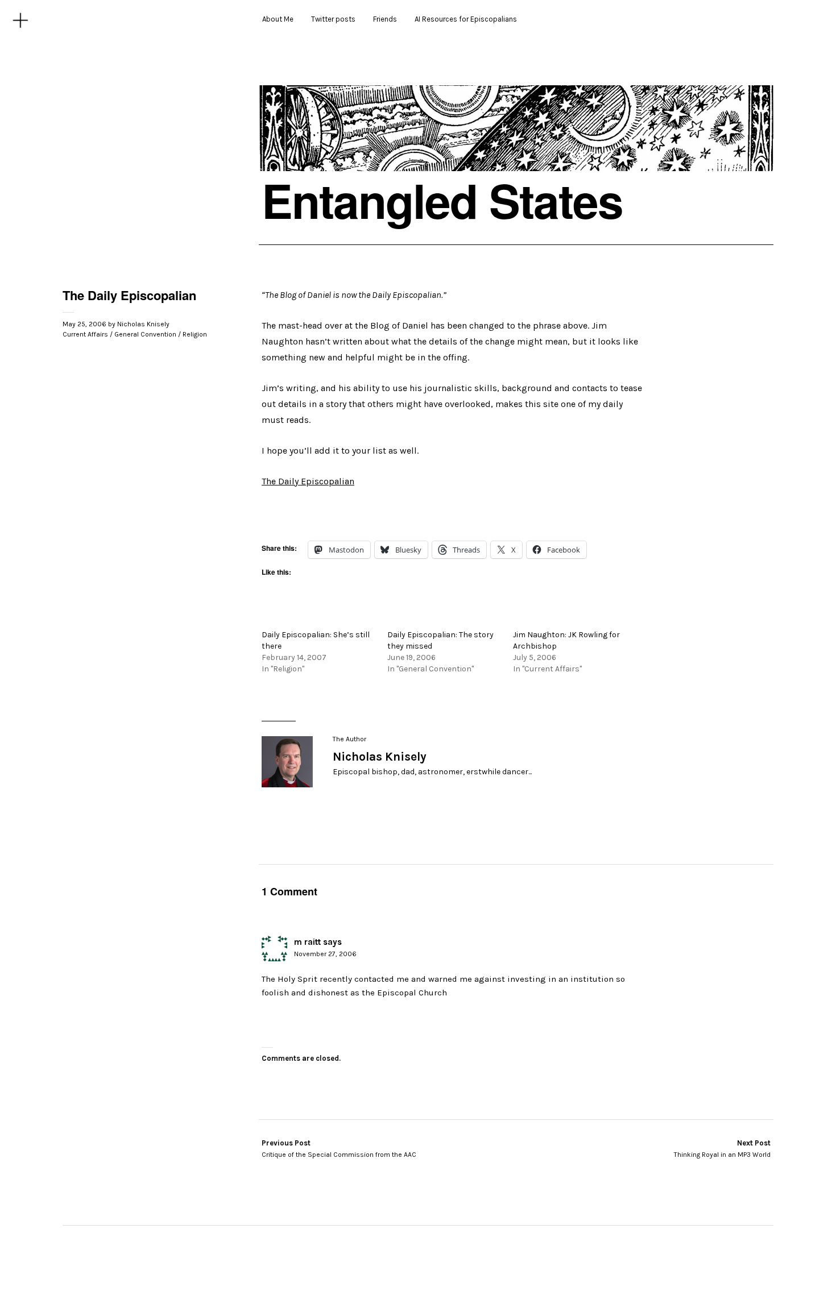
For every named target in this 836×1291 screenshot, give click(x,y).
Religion (195, 334)
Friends (385, 19)
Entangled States (442, 200)
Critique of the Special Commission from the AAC (339, 1149)
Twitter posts (333, 19)
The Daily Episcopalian (308, 481)
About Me (277, 19)
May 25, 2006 (84, 324)
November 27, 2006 (325, 954)
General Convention (145, 334)
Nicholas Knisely (143, 324)
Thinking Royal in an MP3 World (722, 1149)
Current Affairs (85, 334)
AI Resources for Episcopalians (466, 19)
